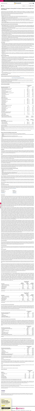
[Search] (29, 6)
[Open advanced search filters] (30, 6)
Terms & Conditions (18, 410)
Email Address (3, 405)
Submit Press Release (13, 410)
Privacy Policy (27, 410)
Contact (30, 410)
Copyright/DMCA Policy (22, 410)
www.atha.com (14, 188)
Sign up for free (6, 408)
